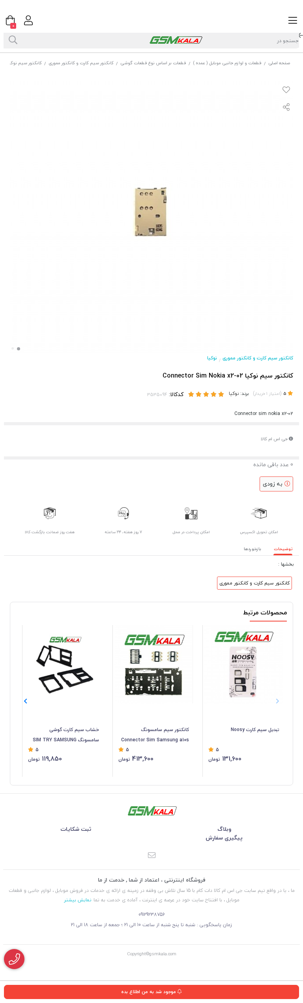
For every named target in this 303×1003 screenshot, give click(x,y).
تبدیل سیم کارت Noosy (255, 730)
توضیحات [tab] (283, 549)
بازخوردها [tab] (252, 549)
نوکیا (212, 358)
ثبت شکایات (75, 829)
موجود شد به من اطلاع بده (149, 992)
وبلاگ (224, 829)
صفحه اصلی (279, 63)
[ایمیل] (151, 855)
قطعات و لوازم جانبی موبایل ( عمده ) (227, 63)
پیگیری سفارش (224, 838)
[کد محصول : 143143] (243, 664)
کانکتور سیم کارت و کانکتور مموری (81, 63)
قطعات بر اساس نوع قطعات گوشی (153, 63)
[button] (25, 701)
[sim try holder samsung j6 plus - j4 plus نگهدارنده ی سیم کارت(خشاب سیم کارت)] (63, 664)
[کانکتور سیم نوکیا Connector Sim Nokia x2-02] (151, 811)
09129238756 (151, 914)
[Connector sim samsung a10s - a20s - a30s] (153, 664)
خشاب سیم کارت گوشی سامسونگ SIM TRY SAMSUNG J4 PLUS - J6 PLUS (66, 735)
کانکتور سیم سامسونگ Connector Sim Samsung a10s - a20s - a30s (155, 735)
